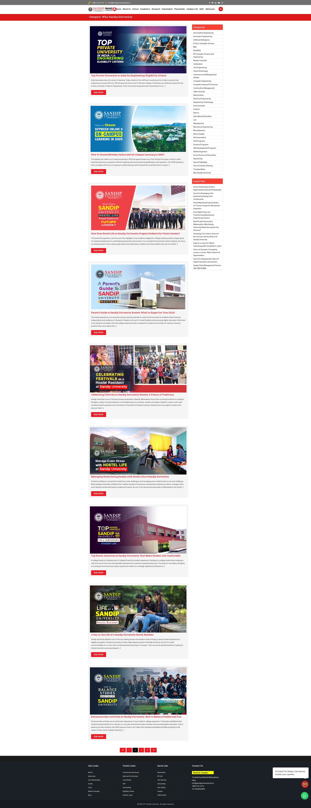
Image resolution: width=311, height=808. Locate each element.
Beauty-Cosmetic (200, 60)
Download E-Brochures (131, 772)
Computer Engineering (202, 81)
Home (118, 9)
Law (194, 120)
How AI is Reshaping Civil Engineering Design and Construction (203, 196)
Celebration (198, 64)
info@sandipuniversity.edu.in (119, 3)
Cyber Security (199, 92)
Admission (210, 9)
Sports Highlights (200, 162)
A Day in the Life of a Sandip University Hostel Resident (122, 634)
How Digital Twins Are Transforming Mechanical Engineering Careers (203, 215)
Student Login (128, 795)
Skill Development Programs (204, 148)
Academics (145, 9)
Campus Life (192, 9)
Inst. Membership (94, 780)
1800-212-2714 (98, 3)
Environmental (199, 106)
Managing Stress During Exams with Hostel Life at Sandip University (130, 476)
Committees (127, 780)
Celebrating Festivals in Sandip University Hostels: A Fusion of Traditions (132, 394)
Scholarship (127, 787)
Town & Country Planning (203, 166)
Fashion (196, 109)
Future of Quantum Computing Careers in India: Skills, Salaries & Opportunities (206, 252)
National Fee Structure (130, 776)
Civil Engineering (200, 67)
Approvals (91, 776)
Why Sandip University (202, 173)
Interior (196, 113)
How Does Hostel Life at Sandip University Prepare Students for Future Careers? (135, 233)
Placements (179, 9)
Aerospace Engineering (202, 36)
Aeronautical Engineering (203, 33)
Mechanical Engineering (203, 127)
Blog (89, 795)
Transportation (199, 169)
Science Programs (200, 145)
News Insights (198, 134)
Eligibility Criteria (128, 791)
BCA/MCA (197, 50)
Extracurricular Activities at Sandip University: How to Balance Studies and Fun (136, 716)
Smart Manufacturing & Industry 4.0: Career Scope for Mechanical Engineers (206, 206)
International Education (202, 116)
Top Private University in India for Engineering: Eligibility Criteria (128, 75)
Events (90, 784)
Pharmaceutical (199, 137)
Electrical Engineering (202, 99)
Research (156, 9)
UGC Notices (161, 780)
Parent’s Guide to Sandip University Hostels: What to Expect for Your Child (133, 312)
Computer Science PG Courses (205, 85)
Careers (160, 791)
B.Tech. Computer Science (203, 43)
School (135, 9)
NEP (124, 784)
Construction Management (203, 88)
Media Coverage (93, 791)
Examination (167, 9)
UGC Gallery (161, 787)
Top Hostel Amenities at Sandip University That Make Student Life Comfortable (136, 555)
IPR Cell (159, 776)
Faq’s (90, 787)
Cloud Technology (200, 71)
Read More (98, 92)
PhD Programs (199, 141)
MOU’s (90, 772)
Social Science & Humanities (204, 155)
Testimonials (161, 795)
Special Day (198, 159)
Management (198, 123)
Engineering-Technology (203, 102)
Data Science (198, 95)
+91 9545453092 (198, 789)
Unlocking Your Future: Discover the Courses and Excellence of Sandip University (206, 237)
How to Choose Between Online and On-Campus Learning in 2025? (127, 154)
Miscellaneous (199, 130)
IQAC (201, 9)
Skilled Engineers (200, 152)
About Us (127, 9)
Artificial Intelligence (201, 40)
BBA (195, 47)
